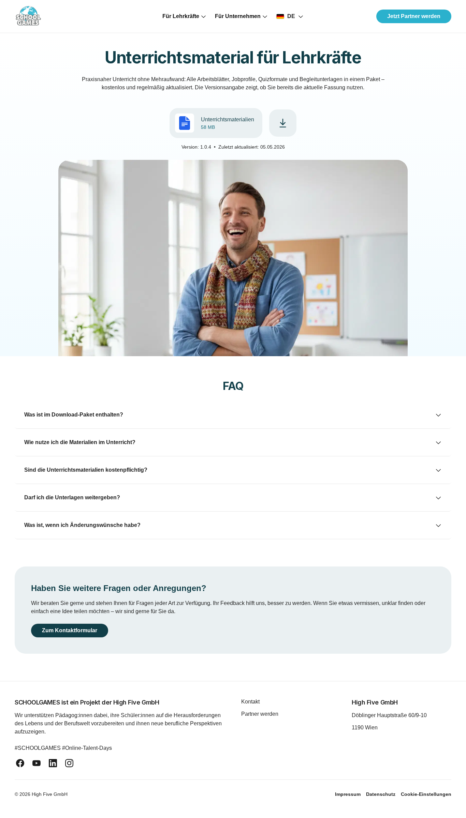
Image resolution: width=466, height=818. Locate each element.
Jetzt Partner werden (413, 16)
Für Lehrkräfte (180, 16)
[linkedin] (52, 763)
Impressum (348, 794)
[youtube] (36, 763)
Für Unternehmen (238, 16)
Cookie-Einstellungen (426, 794)
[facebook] (20, 763)
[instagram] (69, 763)
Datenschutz (380, 794)
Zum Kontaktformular (72, 630)
